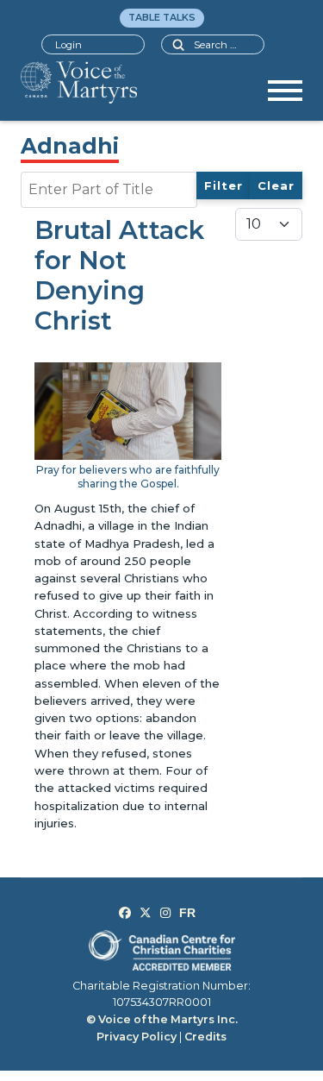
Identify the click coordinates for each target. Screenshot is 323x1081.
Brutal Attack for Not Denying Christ (119, 275)
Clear (276, 185)
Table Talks (162, 17)
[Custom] (187, 913)
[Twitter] (146, 913)
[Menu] (285, 96)
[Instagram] (165, 913)
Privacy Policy (136, 1036)
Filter (223, 185)
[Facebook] (125, 913)
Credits (205, 1036)
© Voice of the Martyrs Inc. (162, 1019)
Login (68, 45)
